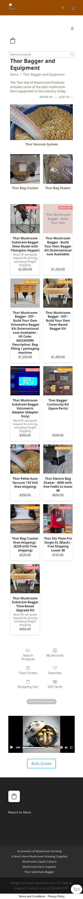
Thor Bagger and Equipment (44, 74)
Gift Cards (55, 687)
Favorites (55, 673)
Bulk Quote (41, 763)
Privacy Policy (56, 896)
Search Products (28, 657)
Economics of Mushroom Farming (39, 851)
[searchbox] (41, 54)
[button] (12, 40)
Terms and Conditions (32, 896)
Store (14, 74)
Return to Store (19, 812)
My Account (55, 655)
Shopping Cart (28, 687)
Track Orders (28, 673)
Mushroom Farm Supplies (39, 867)
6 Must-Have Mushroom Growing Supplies (39, 856)
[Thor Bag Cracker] (25, 169)
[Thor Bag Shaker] (58, 169)
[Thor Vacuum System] (41, 122)
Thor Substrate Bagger (39, 872)
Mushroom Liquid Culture (39, 861)
